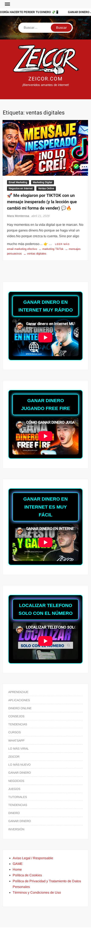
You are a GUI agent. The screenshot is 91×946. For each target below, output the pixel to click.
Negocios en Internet (21, 188)
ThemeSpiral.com (45, 939)
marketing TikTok (52, 248)
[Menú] (7, 4)
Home (17, 869)
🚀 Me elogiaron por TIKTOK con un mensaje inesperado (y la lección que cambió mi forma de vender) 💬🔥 (42, 201)
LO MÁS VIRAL (18, 748)
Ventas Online (46, 188)
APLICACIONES (19, 700)
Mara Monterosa (18, 216)
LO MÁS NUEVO (19, 764)
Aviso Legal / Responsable (33, 858)
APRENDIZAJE (18, 692)
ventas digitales (36, 253)
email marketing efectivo (22, 248)
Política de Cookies (27, 875)
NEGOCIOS (16, 781)
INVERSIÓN (16, 829)
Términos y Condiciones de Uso (37, 892)
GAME (18, 864)
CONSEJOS (16, 716)
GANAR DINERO (19, 772)
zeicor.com (45, 79)
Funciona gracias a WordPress (29, 934)
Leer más (62, 244)
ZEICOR (13, 756)
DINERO (14, 813)
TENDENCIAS (17, 724)
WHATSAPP (16, 740)
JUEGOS (14, 789)
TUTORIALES (17, 797)
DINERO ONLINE (20, 708)
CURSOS (14, 732)
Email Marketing (18, 182)
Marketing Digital (42, 182)
